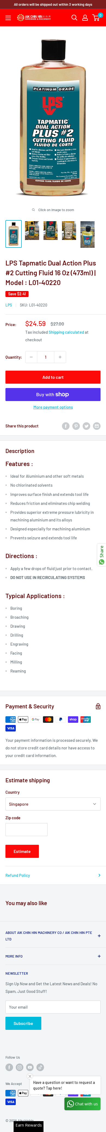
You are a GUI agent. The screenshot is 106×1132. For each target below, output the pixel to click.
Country (12, 792)
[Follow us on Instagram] (19, 1067)
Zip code (12, 817)
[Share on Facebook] (66, 426)
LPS (8, 305)
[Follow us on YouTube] (30, 1067)
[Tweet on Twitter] (86, 426)
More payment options (53, 407)
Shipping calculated (66, 332)
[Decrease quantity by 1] (31, 357)
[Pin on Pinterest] (76, 426)
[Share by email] (97, 426)
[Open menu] (8, 18)
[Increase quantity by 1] (60, 357)
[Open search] (74, 18)
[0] (96, 17)
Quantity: (13, 357)
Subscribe (23, 1023)
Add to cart (53, 377)
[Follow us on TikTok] (40, 1067)
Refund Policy (17, 875)
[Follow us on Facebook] (9, 1067)
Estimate (22, 851)
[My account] (85, 18)
